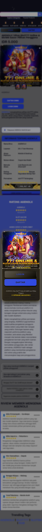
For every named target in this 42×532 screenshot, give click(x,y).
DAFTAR (20, 282)
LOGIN (20, 274)
